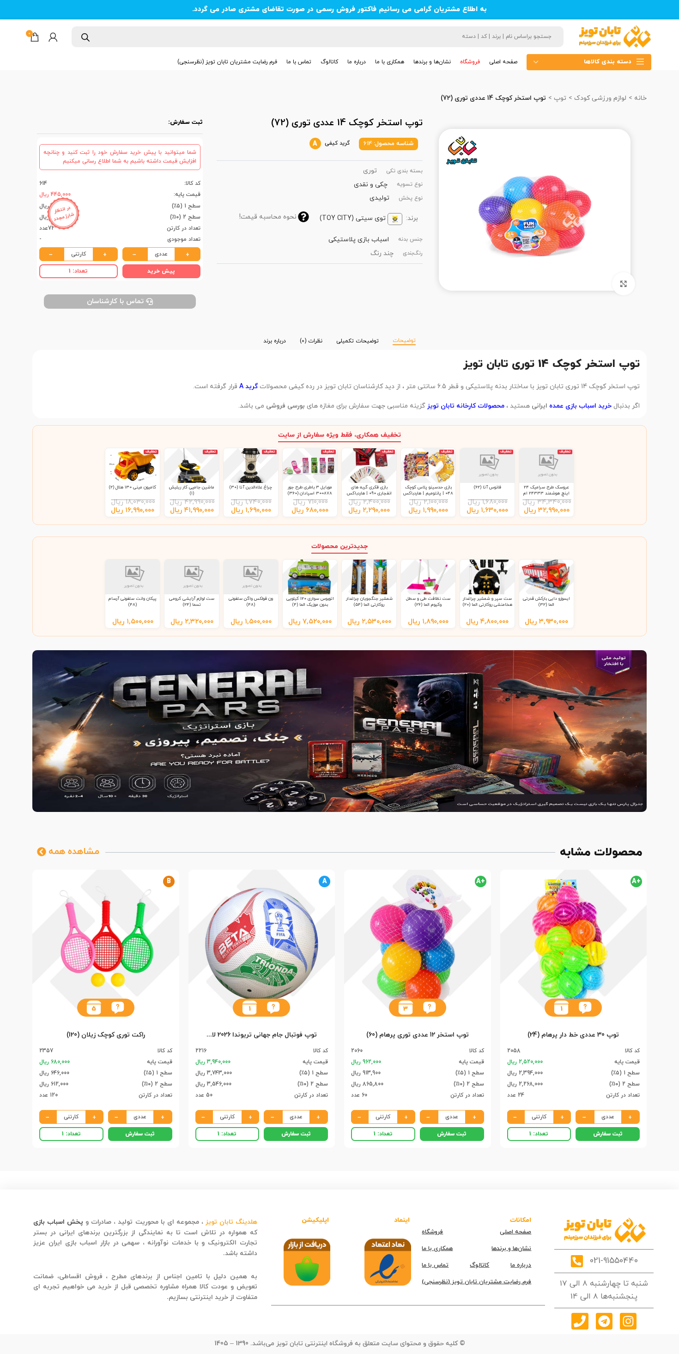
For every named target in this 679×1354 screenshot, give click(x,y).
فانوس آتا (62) (487, 487)
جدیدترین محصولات (339, 546)
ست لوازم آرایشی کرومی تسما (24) (191, 601)
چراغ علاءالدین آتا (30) (251, 487)
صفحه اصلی (515, 1232)
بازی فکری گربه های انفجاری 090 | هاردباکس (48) (369, 493)
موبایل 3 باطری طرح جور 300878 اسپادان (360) (310, 490)
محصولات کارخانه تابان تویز (465, 406)
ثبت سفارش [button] (608, 1134)
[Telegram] (604, 1321)
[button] (585, 1007)
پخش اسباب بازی (58, 1222)
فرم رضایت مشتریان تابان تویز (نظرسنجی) (476, 1282)
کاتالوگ (479, 1265)
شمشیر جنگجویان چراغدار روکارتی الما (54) (369, 601)
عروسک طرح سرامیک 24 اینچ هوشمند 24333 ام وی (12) (546, 493)
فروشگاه (432, 1232)
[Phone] (579, 1321)
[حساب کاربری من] (53, 37)
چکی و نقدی (371, 184)
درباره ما (520, 1265)
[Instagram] (628, 1321)
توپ (559, 98)
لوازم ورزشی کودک (599, 98)
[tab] (404, 336)
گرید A (248, 386)
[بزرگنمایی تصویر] (623, 283)
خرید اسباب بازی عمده (580, 406)
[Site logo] (614, 36)
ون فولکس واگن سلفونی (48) (251, 601)
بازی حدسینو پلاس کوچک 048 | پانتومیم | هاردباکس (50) (428, 493)
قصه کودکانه (203, 1253)
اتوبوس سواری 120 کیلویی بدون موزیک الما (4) (310, 601)
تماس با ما (435, 1265)
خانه (639, 98)
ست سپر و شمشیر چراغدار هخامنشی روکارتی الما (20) (487, 601)
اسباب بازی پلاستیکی (358, 239)
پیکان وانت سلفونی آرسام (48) (133, 601)
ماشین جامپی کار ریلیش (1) (191, 490)
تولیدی (379, 198)
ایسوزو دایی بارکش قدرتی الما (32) (546, 601)
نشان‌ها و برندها (511, 1248)
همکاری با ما (437, 1248)
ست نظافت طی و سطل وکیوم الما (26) (428, 601)
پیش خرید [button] (161, 271)
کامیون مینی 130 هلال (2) (132, 487)
